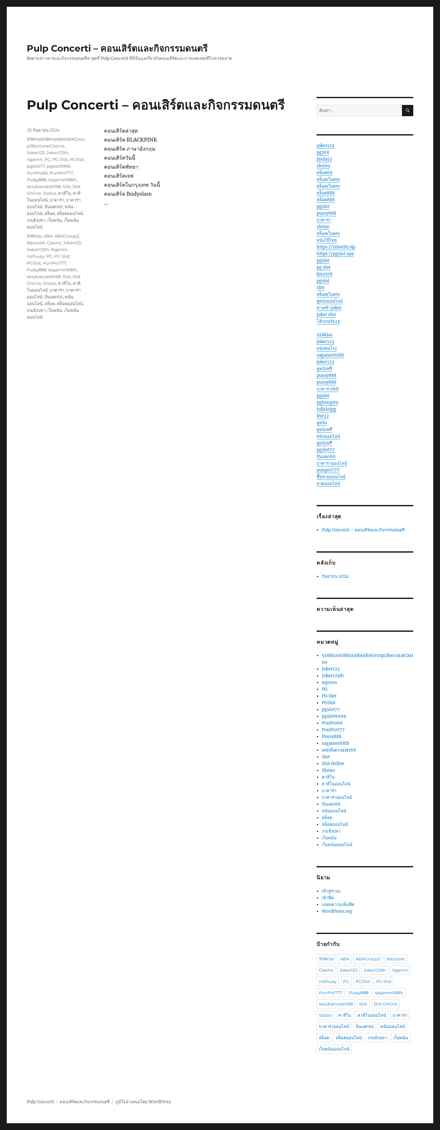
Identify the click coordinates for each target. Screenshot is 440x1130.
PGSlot (77, 159)
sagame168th (62, 179)
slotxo (323, 226)
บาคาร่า (57, 199)
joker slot (326, 314)
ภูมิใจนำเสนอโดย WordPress (143, 1102)
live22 (323, 416)
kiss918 (324, 274)
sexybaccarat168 (44, 186)
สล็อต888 (326, 193)
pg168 (323, 152)
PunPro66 (37, 172)
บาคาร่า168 (328, 389)
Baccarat (36, 242)
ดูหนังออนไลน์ (330, 301)
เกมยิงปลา (36, 220)
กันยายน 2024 (335, 576)
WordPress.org (337, 911)
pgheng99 (327, 402)
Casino (54, 242)
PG (47, 159)
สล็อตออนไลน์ (70, 213)
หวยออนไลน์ (328, 483)
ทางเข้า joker (329, 308)
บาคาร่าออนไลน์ (332, 463)
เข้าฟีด (328, 898)
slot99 (323, 166)
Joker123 (35, 152)
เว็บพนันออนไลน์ (337, 844)
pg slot (323, 267)
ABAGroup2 (66, 235)
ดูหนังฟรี (324, 368)
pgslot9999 (58, 166)
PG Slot (60, 159)
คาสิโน (64, 193)
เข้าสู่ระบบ (331, 891)
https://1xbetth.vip (336, 247)
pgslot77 (36, 166)
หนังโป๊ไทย (327, 240)
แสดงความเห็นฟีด (338, 904)
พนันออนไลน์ (334, 811)
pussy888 (326, 213)
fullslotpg (326, 409)
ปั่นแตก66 (53, 206)
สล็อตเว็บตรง (328, 179)
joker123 (325, 145)
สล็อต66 (325, 172)
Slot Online (333, 763)
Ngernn (59, 249)
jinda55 (324, 159)
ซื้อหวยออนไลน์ (331, 477)
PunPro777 (61, 172)
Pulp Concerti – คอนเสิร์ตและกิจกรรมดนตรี (117, 48)
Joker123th (57, 152)
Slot (66, 186)
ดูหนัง (322, 422)
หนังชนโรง (327, 348)
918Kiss (34, 235)
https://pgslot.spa (335, 254)
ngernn (35, 159)
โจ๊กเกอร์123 (328, 321)
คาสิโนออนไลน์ (336, 784)
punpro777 (328, 470)
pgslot (323, 206)
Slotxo (49, 193)
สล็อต (49, 213)
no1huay (35, 256)
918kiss (324, 335)
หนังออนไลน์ (328, 436)
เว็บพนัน (54, 220)
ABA (48, 235)
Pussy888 (36, 179)
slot (320, 287)
